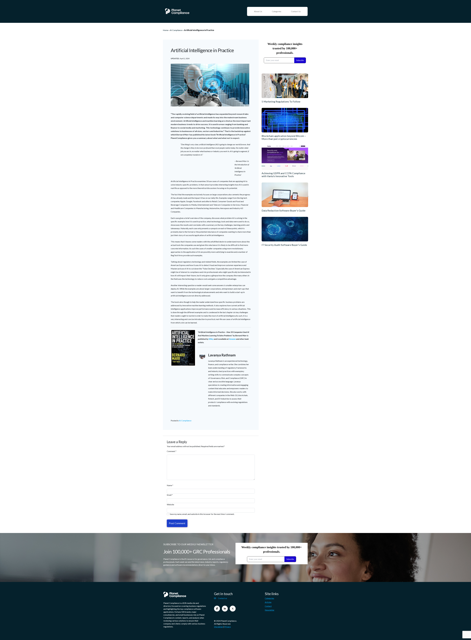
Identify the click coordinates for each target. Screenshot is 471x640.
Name (170, 485)
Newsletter (269, 610)
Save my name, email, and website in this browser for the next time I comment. (202, 514)
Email (170, 495)
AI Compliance (176, 30)
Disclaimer (218, 627)
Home (165, 30)
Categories (276, 11)
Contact (268, 606)
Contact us (222, 598)
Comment (171, 451)
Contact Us (296, 11)
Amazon (232, 339)
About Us (258, 11)
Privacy (227, 627)
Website (170, 504)
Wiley (211, 339)
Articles (268, 602)
